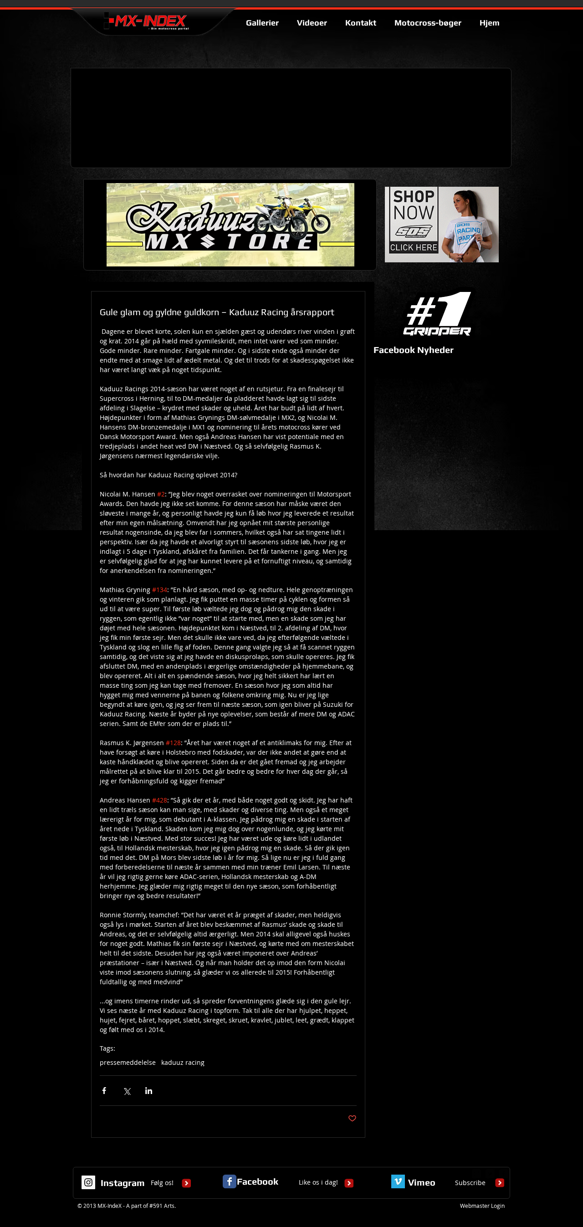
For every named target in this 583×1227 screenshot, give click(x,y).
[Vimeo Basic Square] (398, 1181)
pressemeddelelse (128, 1062)
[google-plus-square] (476, 1173)
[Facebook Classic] (229, 1181)
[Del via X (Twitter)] (126, 1090)
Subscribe (470, 1182)
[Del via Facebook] (104, 1090)
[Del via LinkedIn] (148, 1090)
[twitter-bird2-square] (490, 1173)
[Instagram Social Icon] (88, 1182)
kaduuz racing (183, 1062)
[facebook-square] (503, 1173)
